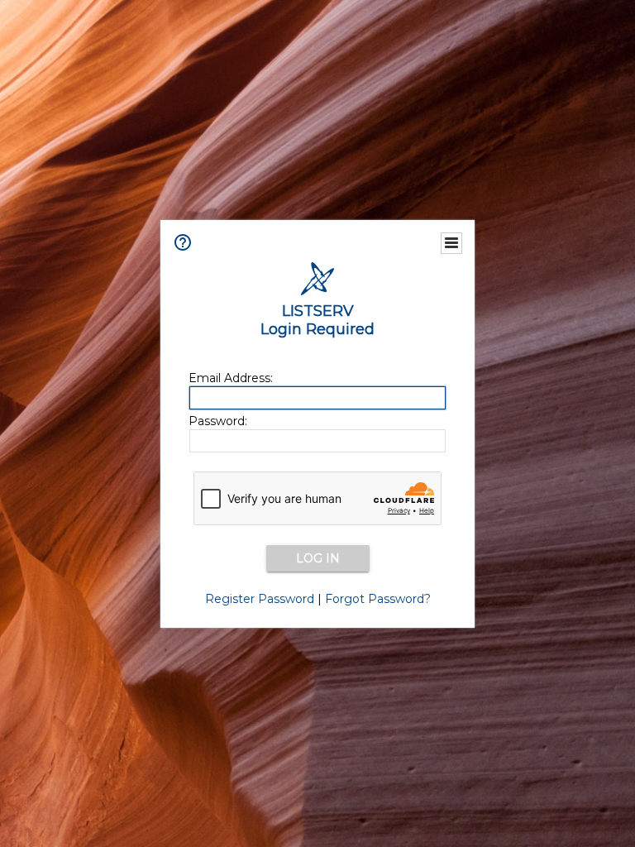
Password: (218, 421)
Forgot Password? (378, 598)
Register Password (259, 598)
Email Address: (231, 378)
